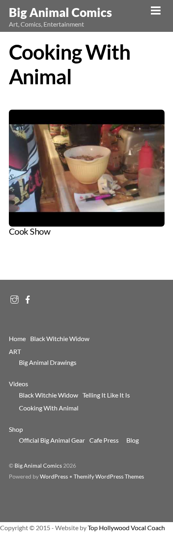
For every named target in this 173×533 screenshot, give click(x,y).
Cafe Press (104, 440)
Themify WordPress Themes (109, 476)
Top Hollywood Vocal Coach (126, 527)
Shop (16, 429)
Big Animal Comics (38, 465)
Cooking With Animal (48, 408)
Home (17, 338)
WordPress (54, 476)
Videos (18, 383)
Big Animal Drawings (47, 362)
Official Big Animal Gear (52, 440)
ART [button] (15, 351)
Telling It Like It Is (106, 395)
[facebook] (27, 297)
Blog (132, 440)
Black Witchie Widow (59, 338)
